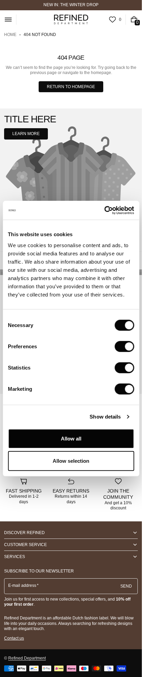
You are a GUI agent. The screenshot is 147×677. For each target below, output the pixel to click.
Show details (105, 417)
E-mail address (22, 585)
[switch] (124, 346)
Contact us (14, 638)
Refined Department (27, 658)
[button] (8, 19)
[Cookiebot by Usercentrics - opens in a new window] (104, 210)
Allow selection (71, 461)
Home (10, 34)
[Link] (71, 5)
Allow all (71, 438)
